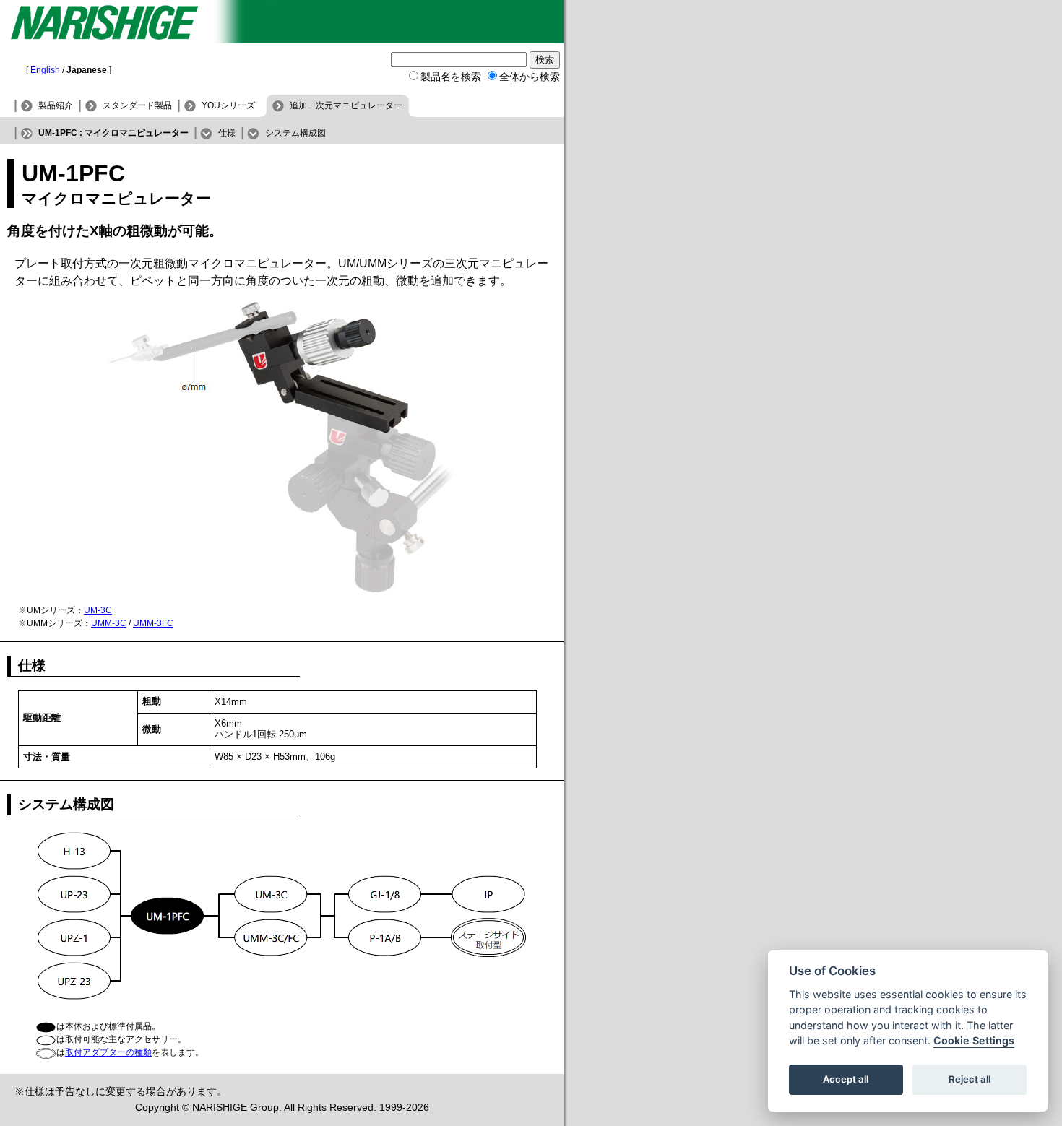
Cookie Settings (973, 1041)
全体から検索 (529, 76)
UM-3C (98, 610)
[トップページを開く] (282, 39)
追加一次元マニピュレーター (346, 105)
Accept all (845, 1080)
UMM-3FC (153, 623)
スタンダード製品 (137, 105)
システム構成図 (295, 133)
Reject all (969, 1080)
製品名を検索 (450, 76)
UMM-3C (108, 623)
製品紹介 (55, 105)
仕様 (227, 133)
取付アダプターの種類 (108, 1052)
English (45, 70)
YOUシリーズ (228, 105)
